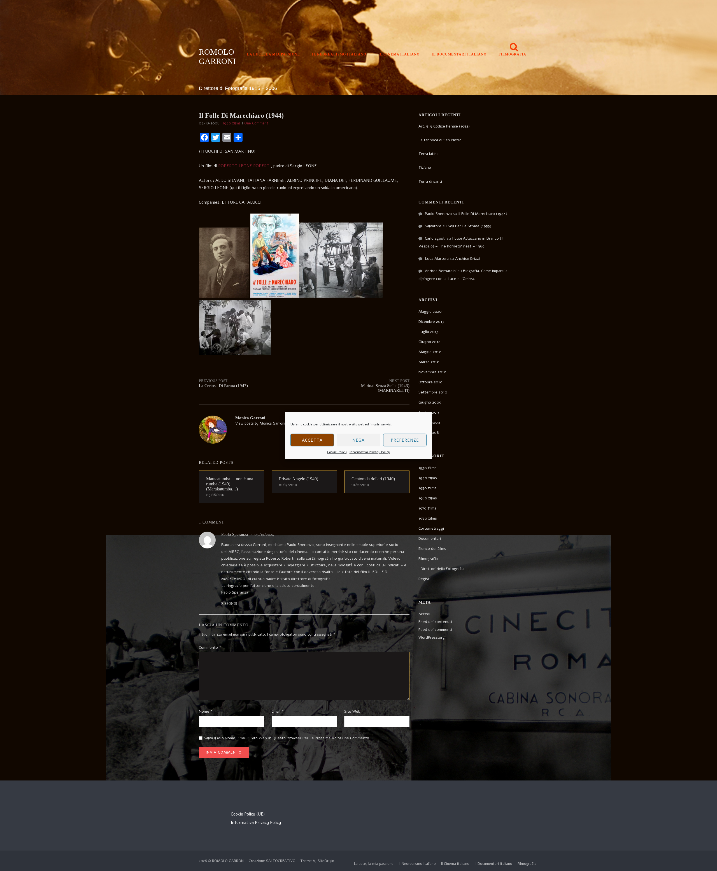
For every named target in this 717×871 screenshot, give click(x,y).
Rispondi (229, 604)
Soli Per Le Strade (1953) (469, 226)
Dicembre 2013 (431, 321)
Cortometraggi (431, 528)
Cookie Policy (337, 452)
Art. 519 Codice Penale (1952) (444, 126)
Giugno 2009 (429, 402)
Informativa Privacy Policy (370, 452)
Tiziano (424, 167)
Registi (424, 579)
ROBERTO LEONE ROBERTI (244, 166)
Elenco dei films (432, 548)
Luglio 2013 (428, 331)
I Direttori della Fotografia (441, 568)
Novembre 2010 (432, 372)
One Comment (256, 123)
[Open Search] (514, 47)
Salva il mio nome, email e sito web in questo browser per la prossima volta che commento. (287, 738)
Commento (210, 647)
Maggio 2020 (430, 311)
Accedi (424, 614)
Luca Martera (437, 258)
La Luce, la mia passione (273, 54)
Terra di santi (430, 181)
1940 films (232, 123)
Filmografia (512, 54)
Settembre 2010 (432, 392)
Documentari (429, 538)
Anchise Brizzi (467, 258)
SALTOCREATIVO (280, 860)
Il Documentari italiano (459, 54)
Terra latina (428, 153)
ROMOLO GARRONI (217, 56)
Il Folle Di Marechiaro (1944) (482, 213)
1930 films (427, 468)
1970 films (427, 508)
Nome (206, 711)
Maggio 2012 (429, 352)
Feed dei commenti (435, 629)
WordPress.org (431, 637)
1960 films (427, 498)
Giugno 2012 (429, 341)
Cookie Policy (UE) (248, 814)
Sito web (352, 711)
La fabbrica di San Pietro (440, 140)
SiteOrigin (326, 860)
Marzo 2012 (428, 362)
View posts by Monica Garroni (260, 423)
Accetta (312, 440)
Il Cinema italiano (399, 54)
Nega (358, 440)
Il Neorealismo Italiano (339, 54)
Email (278, 711)
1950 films (427, 488)
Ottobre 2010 (430, 382)
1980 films (427, 518)
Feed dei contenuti (435, 621)
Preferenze (405, 440)
